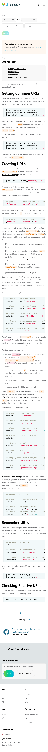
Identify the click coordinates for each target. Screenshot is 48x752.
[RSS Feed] (34, 709)
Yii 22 (12, 20)
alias (13, 280)
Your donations (10, 734)
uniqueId (32, 273)
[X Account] (26, 709)
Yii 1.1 (25, 20)
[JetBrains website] (6, 738)
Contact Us (29, 722)
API (3, 698)
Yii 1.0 (33, 20)
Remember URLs (14, 74)
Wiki (3, 702)
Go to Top (22, 619)
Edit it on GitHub (18, 635)
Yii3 (5, 20)
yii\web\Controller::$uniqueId (17, 260)
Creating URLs (13, 71)
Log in (8, 674)
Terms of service (31, 714)
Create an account (25, 674)
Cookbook (6, 722)
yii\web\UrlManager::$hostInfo (14, 397)
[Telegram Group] (30, 709)
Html (26, 613)
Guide (4, 694)
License (28, 718)
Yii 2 (18, 20)
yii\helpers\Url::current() (11, 477)
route (40, 244)
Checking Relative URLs (17, 77)
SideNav (5, 33)
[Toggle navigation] (44, 5)
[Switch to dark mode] (39, 5)
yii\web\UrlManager (10, 174)
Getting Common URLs (17, 68)
